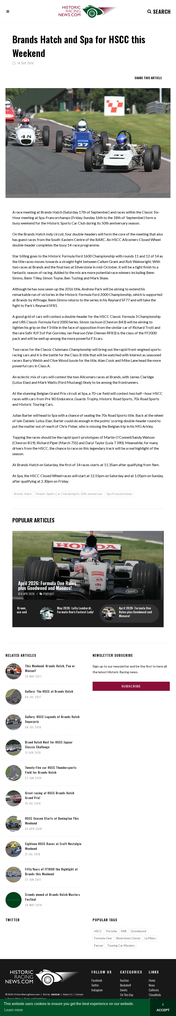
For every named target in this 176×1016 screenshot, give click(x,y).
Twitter (95, 985)
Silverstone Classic (128, 938)
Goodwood (138, 931)
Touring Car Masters (121, 945)
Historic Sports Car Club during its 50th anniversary (69, 494)
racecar (55, 994)
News (152, 985)
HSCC (98, 931)
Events (123, 989)
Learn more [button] (13, 1010)
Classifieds (155, 994)
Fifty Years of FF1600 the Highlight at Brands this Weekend (51, 871)
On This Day (126, 994)
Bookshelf (125, 985)
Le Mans (150, 938)
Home (152, 980)
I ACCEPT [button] (163, 1007)
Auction (124, 980)
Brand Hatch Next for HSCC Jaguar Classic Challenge (49, 744)
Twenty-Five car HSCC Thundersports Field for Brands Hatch (51, 770)
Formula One (103, 938)
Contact (79, 994)
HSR (123, 931)
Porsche (111, 931)
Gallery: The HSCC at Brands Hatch (49, 691)
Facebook (96, 980)
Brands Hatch (23, 494)
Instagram (97, 989)
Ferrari (98, 945)
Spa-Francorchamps (119, 494)
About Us (68, 994)
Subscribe (131, 686)
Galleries (154, 989)
